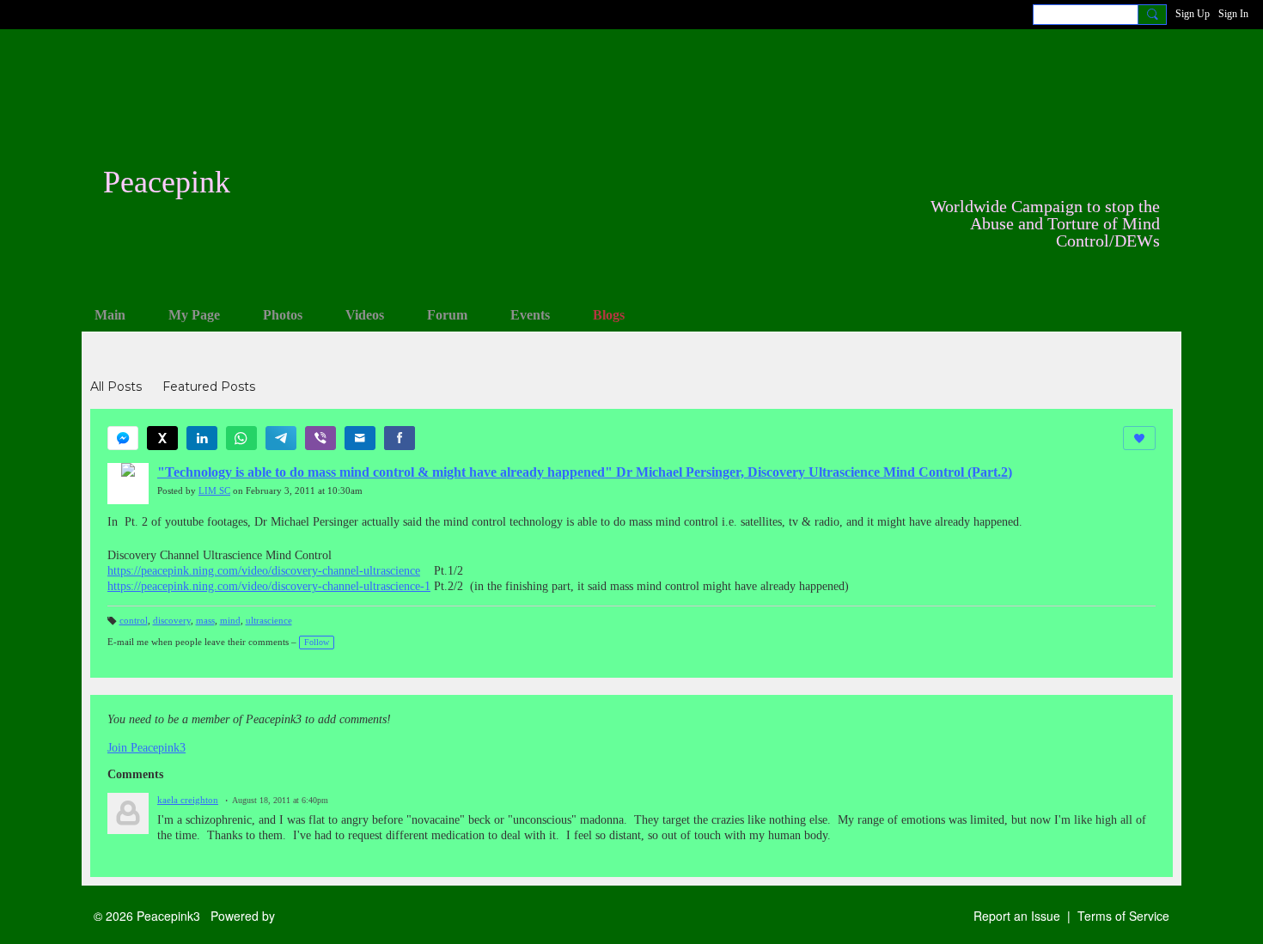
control (133, 620)
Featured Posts (208, 386)
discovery (172, 620)
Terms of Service (1123, 915)
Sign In (1233, 14)
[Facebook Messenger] (122, 438)
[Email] (360, 438)
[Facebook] (399, 438)
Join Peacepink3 (146, 747)
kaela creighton (187, 800)
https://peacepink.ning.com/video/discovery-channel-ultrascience (263, 570)
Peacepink (166, 182)
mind (230, 620)
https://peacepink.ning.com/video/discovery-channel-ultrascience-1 (268, 586)
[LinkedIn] (201, 438)
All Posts (116, 386)
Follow (316, 642)
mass (205, 620)
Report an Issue (1016, 915)
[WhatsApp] (241, 438)
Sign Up (1192, 14)
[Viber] (320, 438)
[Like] (1139, 438)
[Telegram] (280, 438)
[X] (162, 438)
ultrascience (269, 620)
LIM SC (214, 491)
